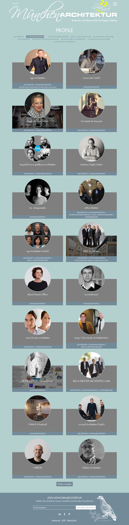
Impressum (56, 520)
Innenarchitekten (35, 37)
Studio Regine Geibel (37, 121)
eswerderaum (91, 294)
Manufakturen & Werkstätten (73, 39)
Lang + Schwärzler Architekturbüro (91, 337)
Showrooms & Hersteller (64, 42)
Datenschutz (71, 520)
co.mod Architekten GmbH (91, 424)
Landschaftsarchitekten (58, 37)
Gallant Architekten (91, 467)
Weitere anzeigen (65, 484)
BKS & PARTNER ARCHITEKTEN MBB (91, 381)
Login (15, 3)
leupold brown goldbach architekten (38, 164)
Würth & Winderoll (37, 424)
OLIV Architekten (91, 251)
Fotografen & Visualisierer (98, 39)
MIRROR (37, 467)
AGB (63, 520)
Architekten (19, 37)
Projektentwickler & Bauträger (45, 39)
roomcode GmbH (91, 77)
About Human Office (37, 294)
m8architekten (91, 207)
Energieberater (24, 39)
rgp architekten (37, 77)
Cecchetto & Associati (91, 121)
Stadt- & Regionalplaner (81, 37)
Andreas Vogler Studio (91, 164)
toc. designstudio (37, 207)
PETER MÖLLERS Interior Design (37, 381)
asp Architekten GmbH (37, 251)
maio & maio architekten (38, 337)
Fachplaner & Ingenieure (103, 37)
